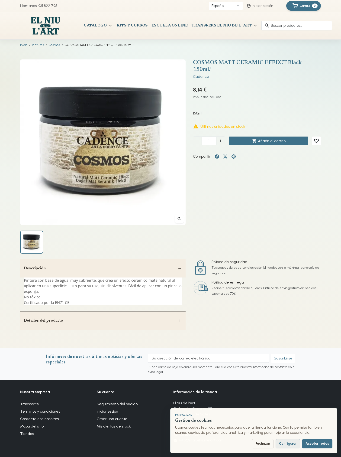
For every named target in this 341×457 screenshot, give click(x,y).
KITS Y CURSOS (132, 25)
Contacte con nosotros (39, 419)
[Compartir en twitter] (225, 156)
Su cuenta (105, 392)
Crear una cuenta (112, 419)
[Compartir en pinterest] (233, 156)
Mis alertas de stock (114, 426)
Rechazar (262, 443)
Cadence (201, 76)
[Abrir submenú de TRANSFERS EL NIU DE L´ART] (255, 25)
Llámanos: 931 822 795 (38, 5)
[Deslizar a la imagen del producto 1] (31, 242)
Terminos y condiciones (40, 411)
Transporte (29, 404)
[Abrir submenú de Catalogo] (110, 25)
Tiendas (27, 433)
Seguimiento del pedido (117, 404)
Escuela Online (169, 25)
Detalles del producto (43, 321)
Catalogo (95, 25)
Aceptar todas (317, 443)
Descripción (35, 268)
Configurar (288, 443)
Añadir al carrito (269, 141)
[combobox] (296, 25)
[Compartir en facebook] (217, 156)
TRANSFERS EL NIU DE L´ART (222, 25)
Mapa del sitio (32, 426)
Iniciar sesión (107, 411)
